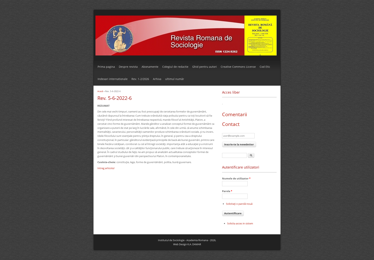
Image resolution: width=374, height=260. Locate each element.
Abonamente (150, 67)
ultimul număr (174, 79)
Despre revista (128, 67)
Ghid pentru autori (204, 67)
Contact (231, 124)
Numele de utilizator (236, 178)
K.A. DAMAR (194, 244)
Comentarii (234, 114)
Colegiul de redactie (175, 67)
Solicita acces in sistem (240, 223)
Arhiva (157, 79)
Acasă (100, 91)
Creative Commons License (238, 67)
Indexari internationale (113, 79)
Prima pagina (106, 67)
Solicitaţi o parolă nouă (239, 204)
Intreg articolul (105, 168)
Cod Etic (265, 67)
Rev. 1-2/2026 (140, 79)
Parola (227, 191)
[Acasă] (186, 54)
